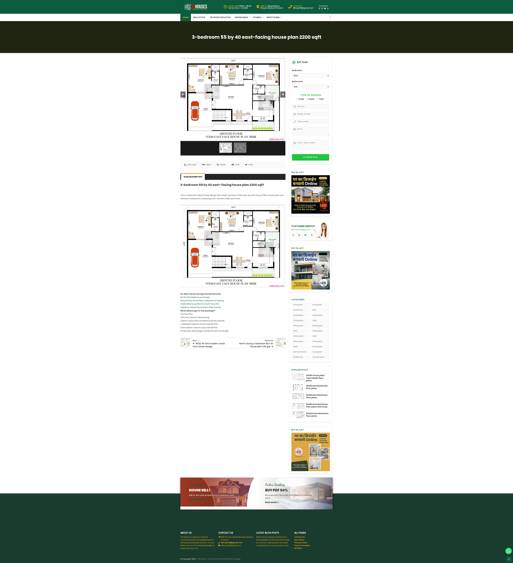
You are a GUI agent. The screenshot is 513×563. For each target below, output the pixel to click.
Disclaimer (299, 540)
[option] (232, 99)
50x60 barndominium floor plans (317, 396)
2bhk (314, 320)
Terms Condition (302, 545)
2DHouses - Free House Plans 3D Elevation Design (219, 559)
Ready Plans (273, 17)
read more (195, 499)
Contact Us (299, 537)
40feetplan (317, 331)
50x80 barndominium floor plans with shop (317, 405)
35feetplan (317, 325)
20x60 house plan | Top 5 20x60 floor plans (315, 378)
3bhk (295, 331)
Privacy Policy (300, 542)
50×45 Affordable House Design (195, 297)
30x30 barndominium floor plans (317, 387)
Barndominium (299, 352)
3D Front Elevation (220, 17)
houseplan (317, 352)
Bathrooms (297, 81)
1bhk (314, 310)
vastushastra (318, 357)
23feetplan (317, 315)
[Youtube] (332, 559)
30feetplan (298, 325)
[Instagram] (321, 559)
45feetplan (298, 336)
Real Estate (199, 17)
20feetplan (298, 315)
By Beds (257, 17)
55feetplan (317, 341)
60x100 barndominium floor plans (317, 414)
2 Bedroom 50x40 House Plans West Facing (200, 307)
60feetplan (317, 346)
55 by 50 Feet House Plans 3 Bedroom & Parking (202, 300)
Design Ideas (241, 17)
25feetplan (298, 320)
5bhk (295, 346)
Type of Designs (310, 95)
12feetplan (298, 304)
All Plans (298, 548)
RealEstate (298, 357)
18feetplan (298, 310)
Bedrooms (297, 70)
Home (186, 17)
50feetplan (298, 341)
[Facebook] (317, 559)
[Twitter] (326, 559)
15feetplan (317, 304)
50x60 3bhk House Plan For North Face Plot (199, 304)
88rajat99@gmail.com (231, 542)
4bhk (314, 336)
